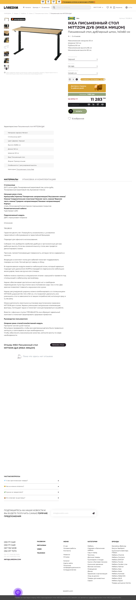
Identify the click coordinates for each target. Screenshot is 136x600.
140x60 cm (72, 73)
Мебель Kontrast (118, 574)
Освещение (92, 569)
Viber (39, 549)
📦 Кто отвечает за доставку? (14, 498)
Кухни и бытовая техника (97, 562)
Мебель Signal (117, 581)
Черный (71, 59)
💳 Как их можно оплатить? (14, 486)
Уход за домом (93, 576)
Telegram (41, 553)
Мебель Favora (117, 562)
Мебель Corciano (118, 557)
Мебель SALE (117, 578)
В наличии (45, 7)
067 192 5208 (10, 548)
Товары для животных (96, 578)
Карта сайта (68, 563)
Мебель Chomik (118, 555)
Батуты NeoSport (118, 548)
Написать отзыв (58, 345)
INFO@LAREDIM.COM (12, 559)
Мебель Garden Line (119, 564)
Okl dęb (71, 66)
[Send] (93, 513)
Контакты (67, 551)
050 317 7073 (10, 551)
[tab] (39, 179)
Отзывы (66, 557)
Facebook (41, 541)
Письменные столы (41, 13)
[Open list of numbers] (102, 7)
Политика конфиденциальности (71, 566)
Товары (16, 13)
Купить (79, 111)
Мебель (23, 13)
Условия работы (69, 548)
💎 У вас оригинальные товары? (16, 480)
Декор (90, 571)
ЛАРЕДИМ (7, 13)
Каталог (28, 7)
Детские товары (94, 557)
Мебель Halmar (118, 567)
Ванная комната (94, 567)
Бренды (36, 7)
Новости (66, 554)
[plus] (77, 79)
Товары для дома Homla (121, 583)
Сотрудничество (69, 570)
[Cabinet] (110, 7)
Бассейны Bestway (119, 546)
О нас (65, 546)
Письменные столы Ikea (25, 169)
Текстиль (91, 555)
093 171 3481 (97, 7)
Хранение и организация (97, 574)
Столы (31, 13)
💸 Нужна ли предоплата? (13, 492)
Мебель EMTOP (118, 560)
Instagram (41, 545)
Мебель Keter (117, 571)
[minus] (70, 79)
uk (129, 7)
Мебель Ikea (116, 569)
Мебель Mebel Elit (118, 576)
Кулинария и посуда (95, 560)
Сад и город (92, 553)
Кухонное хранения (95, 564)
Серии (90, 581)
